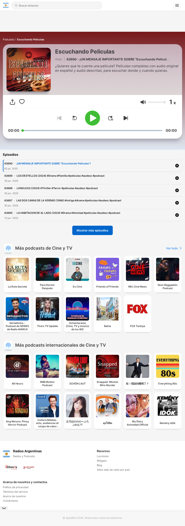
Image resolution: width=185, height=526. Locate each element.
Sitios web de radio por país (113, 469)
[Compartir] (12, 102)
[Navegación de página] (177, 5)
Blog (99, 465)
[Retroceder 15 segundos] (74, 118)
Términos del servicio (15, 491)
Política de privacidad (16, 487)
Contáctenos (10, 500)
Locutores (103, 456)
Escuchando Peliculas (30, 39)
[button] (143, 102)
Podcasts (8, 39)
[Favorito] (22, 102)
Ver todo (172, 248)
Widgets (102, 460)
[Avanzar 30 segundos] (111, 118)
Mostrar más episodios (92, 230)
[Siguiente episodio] (125, 118)
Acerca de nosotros (14, 496)
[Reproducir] (92, 118)
